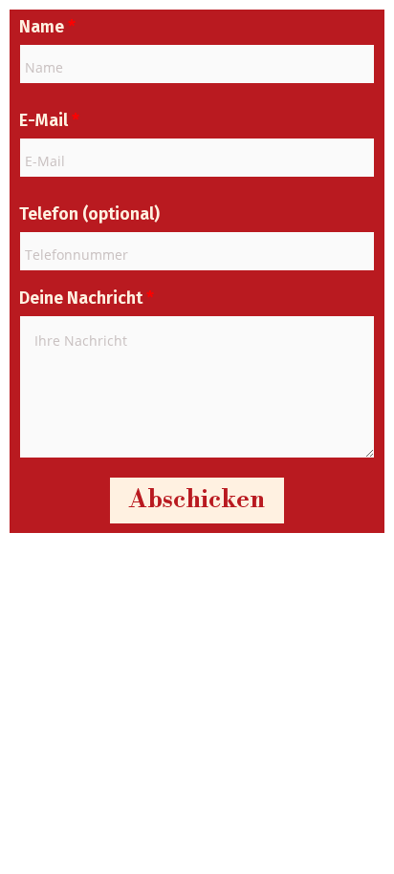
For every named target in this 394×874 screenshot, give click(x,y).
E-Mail (49, 120)
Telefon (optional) (89, 214)
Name (47, 26)
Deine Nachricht (86, 298)
